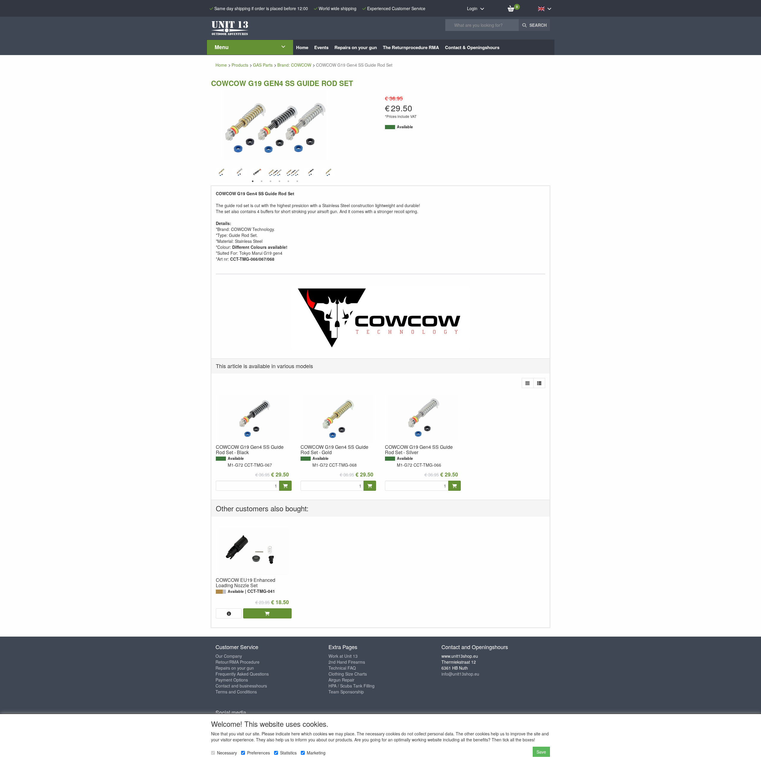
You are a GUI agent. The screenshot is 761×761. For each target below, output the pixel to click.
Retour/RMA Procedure (238, 662)
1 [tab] (253, 181)
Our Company (229, 656)
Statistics (288, 753)
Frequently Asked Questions (242, 674)
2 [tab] (262, 181)
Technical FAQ (342, 668)
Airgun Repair (341, 680)
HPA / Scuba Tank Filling (351, 686)
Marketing (316, 753)
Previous (214, 172)
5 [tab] (288, 181)
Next (336, 172)
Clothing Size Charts (347, 674)
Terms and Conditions (236, 692)
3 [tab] (270, 181)
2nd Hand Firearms (346, 662)
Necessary (227, 753)
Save (541, 752)
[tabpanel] (275, 172)
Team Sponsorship (346, 692)
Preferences (258, 753)
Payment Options (232, 680)
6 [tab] (297, 181)
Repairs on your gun (235, 668)
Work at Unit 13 (343, 656)
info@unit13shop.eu (460, 674)
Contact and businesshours (241, 686)
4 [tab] (279, 181)
